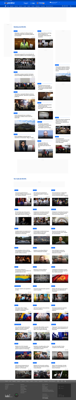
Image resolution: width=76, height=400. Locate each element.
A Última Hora (22, 392)
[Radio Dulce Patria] (25, 3)
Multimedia (37, 6)
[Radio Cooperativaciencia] (32, 3)
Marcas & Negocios (49, 6)
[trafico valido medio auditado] (16, 396)
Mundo (25, 6)
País (8, 6)
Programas (43, 6)
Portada (6, 381)
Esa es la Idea (22, 390)
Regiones (20, 6)
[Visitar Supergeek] (67, 7)
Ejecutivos (6, 386)
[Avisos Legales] (58, 381)
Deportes (16, 6)
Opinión (28, 6)
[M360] (62, 381)
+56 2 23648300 (45, 398)
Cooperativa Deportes (23, 389)
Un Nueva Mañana (23, 388)
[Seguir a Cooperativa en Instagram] (11, 0)
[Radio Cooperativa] (41, 3)
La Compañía (7, 385)
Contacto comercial (45, 386)
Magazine (11, 6)
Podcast (32, 6)
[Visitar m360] (65, 7)
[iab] (8, 398)
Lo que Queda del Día (23, 391)
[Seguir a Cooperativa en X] (9, 0)
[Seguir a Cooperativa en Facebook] (8, 0)
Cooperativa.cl (44, 393)
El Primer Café (22, 387)
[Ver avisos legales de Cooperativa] (62, 7)
